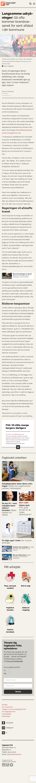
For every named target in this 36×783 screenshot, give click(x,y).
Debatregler (6, 716)
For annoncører (7, 707)
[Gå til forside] (15, 4)
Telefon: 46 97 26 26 (9, 752)
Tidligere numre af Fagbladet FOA (14, 709)
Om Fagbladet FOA (8, 712)
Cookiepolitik (6, 714)
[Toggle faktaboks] (18, 447)
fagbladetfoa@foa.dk (14, 754)
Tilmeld (18, 692)
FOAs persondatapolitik (14, 661)
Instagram (9, 728)
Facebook (9, 723)
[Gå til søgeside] (30, 4)
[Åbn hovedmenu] (34, 4)
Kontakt (4, 705)
